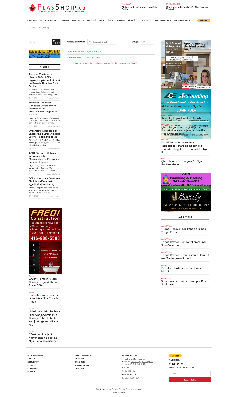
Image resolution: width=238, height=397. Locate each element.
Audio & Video (182, 20)
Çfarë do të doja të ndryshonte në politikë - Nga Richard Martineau (44, 338)
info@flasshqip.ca (137, 359)
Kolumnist (165, 103)
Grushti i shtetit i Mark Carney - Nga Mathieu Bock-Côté (43, 282)
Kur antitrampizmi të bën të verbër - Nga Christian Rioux (44, 298)
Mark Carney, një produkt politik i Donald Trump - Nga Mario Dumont (44, 264)
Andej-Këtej (106, 20)
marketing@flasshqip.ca (142, 361)
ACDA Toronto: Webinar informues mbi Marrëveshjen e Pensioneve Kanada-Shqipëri (44, 158)
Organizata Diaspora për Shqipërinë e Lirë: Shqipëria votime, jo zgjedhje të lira (44, 133)
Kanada (64, 20)
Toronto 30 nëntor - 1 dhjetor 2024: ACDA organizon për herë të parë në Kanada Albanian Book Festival (44, 80)
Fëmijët (132, 20)
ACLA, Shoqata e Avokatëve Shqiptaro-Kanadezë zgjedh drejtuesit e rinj (44, 181)
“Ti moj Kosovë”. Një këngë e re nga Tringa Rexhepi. (183, 230)
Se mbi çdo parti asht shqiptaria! (181, 118)
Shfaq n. (135, 42)
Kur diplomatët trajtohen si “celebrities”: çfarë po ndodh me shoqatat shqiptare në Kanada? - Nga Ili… (184, 147)
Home (32, 28)
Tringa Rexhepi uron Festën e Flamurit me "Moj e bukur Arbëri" (185, 256)
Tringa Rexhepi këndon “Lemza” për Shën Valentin (183, 243)
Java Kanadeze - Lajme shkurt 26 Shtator (84, 57)
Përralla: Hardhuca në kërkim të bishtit (181, 269)
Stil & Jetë (145, 20)
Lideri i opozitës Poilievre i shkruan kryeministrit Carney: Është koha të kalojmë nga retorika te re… (44, 318)
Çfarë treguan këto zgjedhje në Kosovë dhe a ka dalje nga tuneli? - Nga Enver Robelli (183, 130)
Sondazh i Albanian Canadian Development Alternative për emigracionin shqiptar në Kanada (43, 108)
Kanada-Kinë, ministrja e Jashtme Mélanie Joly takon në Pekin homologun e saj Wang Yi (102, 63)
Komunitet (78, 20)
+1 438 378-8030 (138, 364)
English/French (162, 20)
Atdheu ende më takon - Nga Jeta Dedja (139, 8)
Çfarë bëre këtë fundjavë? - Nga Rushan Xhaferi (187, 8)
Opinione (32, 20)
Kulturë (91, 20)
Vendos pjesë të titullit (76, 42)
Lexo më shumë (53, 98)
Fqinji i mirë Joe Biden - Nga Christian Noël (84, 51)
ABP (123, 392)
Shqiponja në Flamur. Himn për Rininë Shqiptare (185, 282)
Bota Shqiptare (49, 20)
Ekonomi (120, 20)
